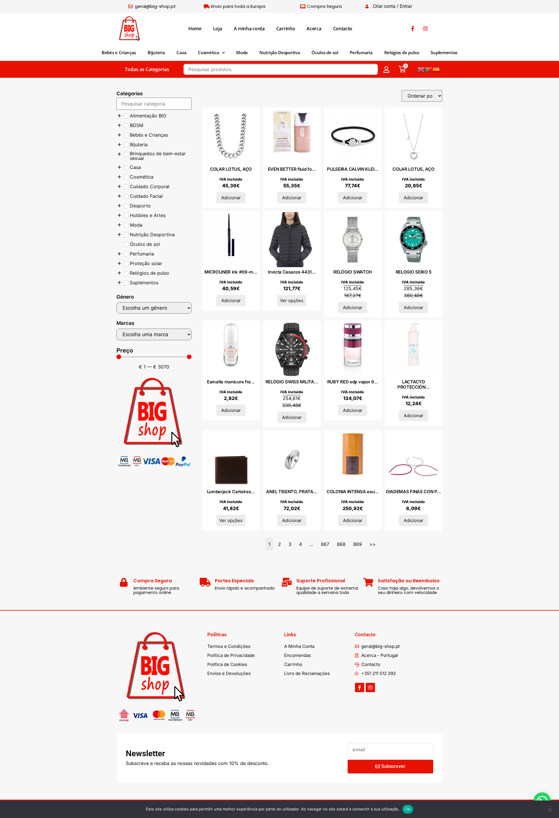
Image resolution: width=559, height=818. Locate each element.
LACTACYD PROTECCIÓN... (413, 384)
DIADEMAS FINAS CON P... (413, 491)
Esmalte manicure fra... (231, 382)
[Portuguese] (429, 69)
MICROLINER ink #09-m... (230, 272)
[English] (421, 69)
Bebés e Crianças (119, 52)
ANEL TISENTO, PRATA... (291, 491)
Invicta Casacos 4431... (292, 272)
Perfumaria (361, 52)
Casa (181, 52)
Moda (242, 52)
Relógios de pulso (401, 52)
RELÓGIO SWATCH (352, 272)
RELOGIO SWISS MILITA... (292, 382)
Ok (408, 809)
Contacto (343, 28)
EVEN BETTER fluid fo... (292, 169)
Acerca (314, 28)
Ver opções (291, 300)
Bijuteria (156, 52)
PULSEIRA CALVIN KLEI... (352, 169)
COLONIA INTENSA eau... (352, 491)
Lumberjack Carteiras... (231, 491)
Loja (217, 28)
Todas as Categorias (147, 69)
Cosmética (208, 52)
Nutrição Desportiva (279, 52)
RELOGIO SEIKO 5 (414, 272)
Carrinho (285, 28)
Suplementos (444, 52)
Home (194, 28)
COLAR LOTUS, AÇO (231, 169)
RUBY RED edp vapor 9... (352, 382)
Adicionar (231, 197)
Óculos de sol (325, 52)
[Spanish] (436, 69)
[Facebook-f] (359, 687)
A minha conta (249, 28)
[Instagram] (370, 687)
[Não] (550, 809)
